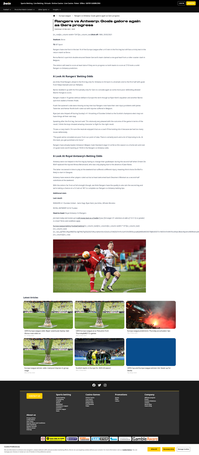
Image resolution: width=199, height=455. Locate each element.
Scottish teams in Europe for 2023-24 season (93, 368)
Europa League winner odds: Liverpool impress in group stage (46, 369)
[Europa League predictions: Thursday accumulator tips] (151, 315)
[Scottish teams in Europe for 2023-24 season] (99, 352)
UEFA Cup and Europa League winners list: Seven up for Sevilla (149, 369)
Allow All (154, 449)
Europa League (65, 16)
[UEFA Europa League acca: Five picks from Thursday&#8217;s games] (99, 315)
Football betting (77, 226)
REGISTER (191, 3)
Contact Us (34, 396)
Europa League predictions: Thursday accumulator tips (148, 331)
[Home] (54, 16)
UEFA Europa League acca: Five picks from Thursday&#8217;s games (92, 332)
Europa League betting (62, 226)
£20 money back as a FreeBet (88, 218)
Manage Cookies (183, 449)
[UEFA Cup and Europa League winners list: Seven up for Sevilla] (151, 352)
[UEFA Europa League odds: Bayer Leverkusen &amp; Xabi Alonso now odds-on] (48, 315)
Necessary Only (168, 449)
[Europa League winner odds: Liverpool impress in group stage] (48, 352)
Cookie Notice (127, 450)
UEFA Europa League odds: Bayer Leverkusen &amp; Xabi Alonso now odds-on (46, 332)
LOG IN (181, 3)
